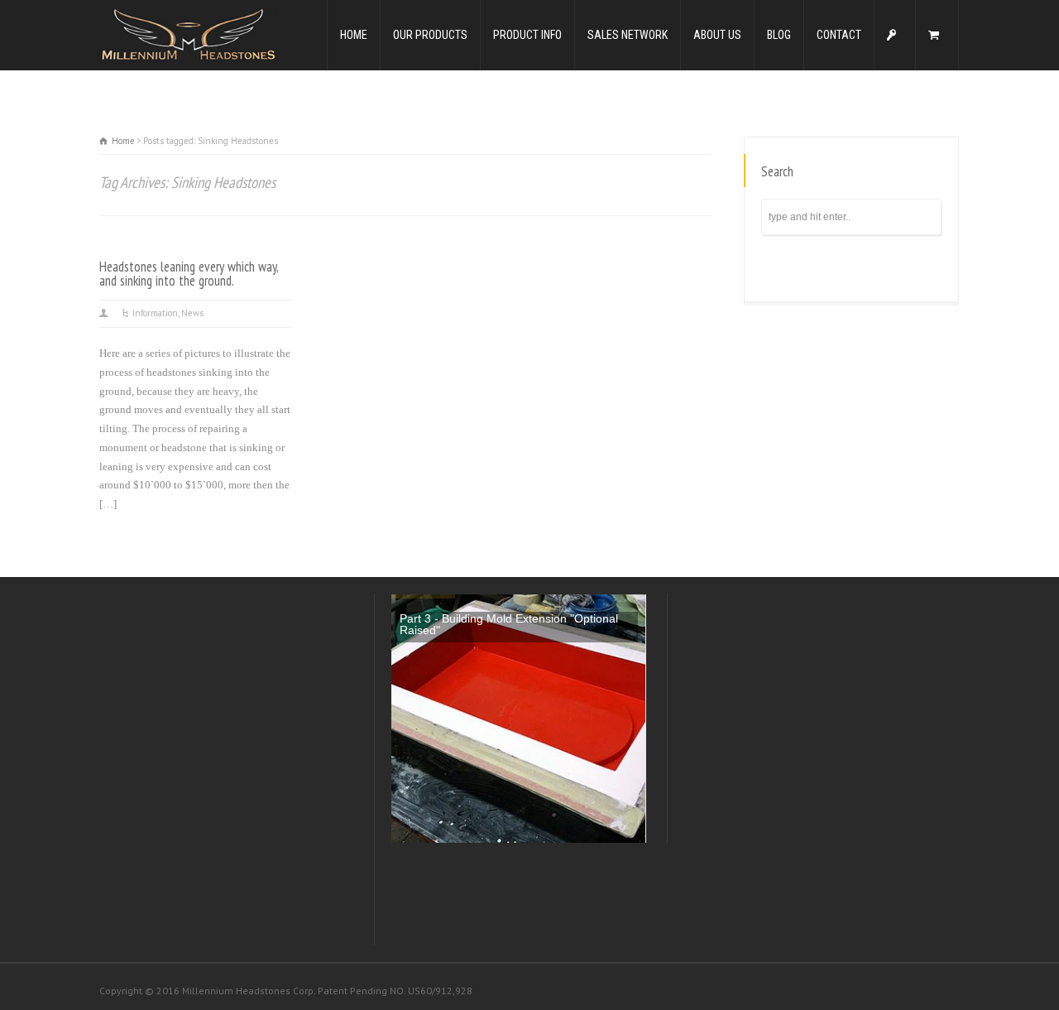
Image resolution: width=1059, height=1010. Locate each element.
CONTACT (839, 34)
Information (155, 313)
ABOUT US (717, 34)
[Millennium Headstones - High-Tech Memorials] (187, 34)
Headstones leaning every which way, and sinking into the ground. (188, 273)
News (192, 313)
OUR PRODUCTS (430, 34)
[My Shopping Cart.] (937, 35)
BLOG (779, 34)
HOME (353, 34)
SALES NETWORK (627, 34)
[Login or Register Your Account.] (895, 35)
